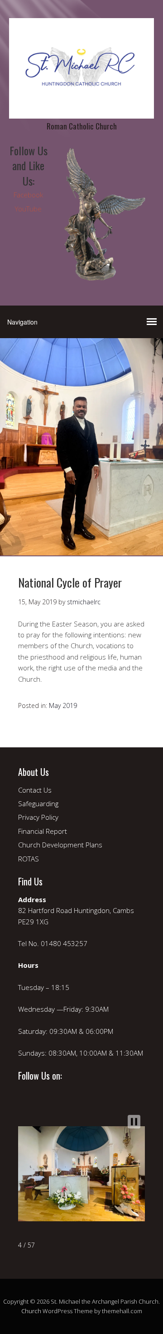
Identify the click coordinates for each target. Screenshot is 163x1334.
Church (31, 1311)
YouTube (28, 208)
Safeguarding (38, 803)
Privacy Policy (38, 817)
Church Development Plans (60, 844)
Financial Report (42, 831)
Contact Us (35, 789)
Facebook (28, 194)
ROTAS (28, 858)
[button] (134, 1121)
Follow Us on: (40, 1075)
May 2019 (63, 705)
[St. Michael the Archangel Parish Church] (81, 110)
